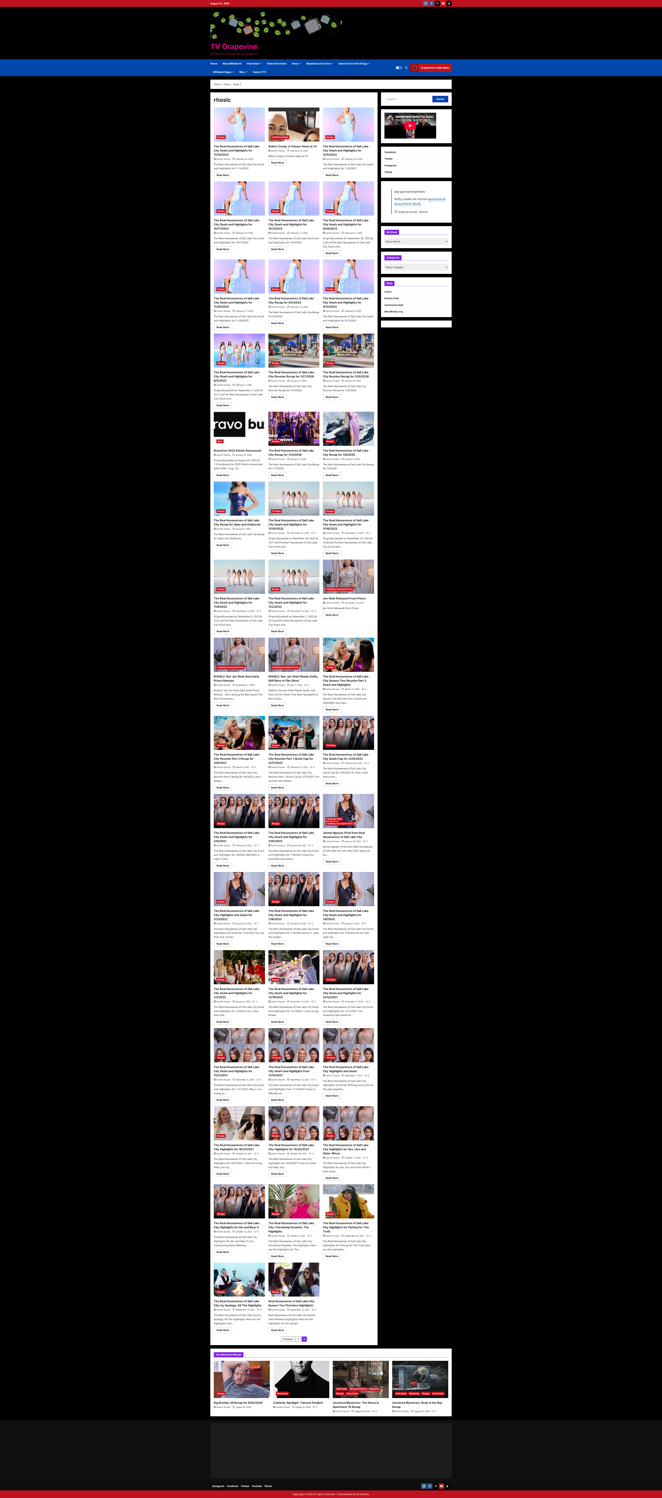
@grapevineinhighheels (409, 192)
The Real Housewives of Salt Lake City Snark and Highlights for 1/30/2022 (291, 837)
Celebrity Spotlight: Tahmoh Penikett (298, 1402)
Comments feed (393, 304)
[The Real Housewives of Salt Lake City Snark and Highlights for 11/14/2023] (239, 125)
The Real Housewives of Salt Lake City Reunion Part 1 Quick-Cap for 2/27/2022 (291, 759)
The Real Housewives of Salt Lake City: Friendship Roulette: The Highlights (291, 1227)
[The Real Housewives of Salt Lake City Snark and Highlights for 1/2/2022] (239, 967)
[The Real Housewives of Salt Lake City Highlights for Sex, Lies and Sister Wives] (348, 1123)
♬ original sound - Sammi (411, 212)
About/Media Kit (232, 63)
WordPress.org (393, 311)
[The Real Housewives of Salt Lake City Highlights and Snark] (348, 1045)
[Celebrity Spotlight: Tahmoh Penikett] (301, 1379)
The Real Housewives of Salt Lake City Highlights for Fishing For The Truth (346, 1227)
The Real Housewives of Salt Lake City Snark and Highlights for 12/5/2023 (346, 150)
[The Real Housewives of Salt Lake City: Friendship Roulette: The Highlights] (294, 1201)
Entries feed (391, 298)
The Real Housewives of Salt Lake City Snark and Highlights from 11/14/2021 (291, 1071)
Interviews (253, 63)
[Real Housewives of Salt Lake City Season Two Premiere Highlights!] (294, 1280)
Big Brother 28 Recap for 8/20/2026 (238, 1402)
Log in (388, 291)
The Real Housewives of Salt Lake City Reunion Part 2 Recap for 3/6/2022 (236, 759)
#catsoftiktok (403, 204)
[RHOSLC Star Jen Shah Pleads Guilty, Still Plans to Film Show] (294, 655)
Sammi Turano (223, 159)
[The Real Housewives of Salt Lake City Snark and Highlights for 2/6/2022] (239, 811)
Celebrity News (334, 818)
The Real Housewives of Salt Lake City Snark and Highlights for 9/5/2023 (236, 376)
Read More (224, 175)
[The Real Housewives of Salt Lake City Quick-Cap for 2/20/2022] (348, 733)
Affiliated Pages (222, 71)
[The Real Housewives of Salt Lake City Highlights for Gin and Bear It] (239, 1201)
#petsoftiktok (437, 199)
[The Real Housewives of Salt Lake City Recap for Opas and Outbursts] (239, 499)
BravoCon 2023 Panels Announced (237, 450)
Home (213, 63)
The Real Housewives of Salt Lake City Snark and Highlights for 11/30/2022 (291, 524)
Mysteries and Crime (318, 63)
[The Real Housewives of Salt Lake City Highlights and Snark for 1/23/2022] (239, 889)
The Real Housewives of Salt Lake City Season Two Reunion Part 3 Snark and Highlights (346, 680)
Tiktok (268, 1486)
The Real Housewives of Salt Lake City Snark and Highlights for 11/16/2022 (346, 524)
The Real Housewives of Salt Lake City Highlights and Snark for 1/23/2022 (236, 915)
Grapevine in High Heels (435, 67)
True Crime (352, 1393)
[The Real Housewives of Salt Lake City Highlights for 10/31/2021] (239, 1123)
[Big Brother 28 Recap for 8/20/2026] (242, 1379)
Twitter (388, 158)
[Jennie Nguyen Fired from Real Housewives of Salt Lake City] (348, 811)
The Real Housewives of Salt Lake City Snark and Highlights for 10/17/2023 (236, 224)
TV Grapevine (234, 46)
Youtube (257, 1486)
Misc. (220, 441)
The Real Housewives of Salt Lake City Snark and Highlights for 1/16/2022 (291, 915)
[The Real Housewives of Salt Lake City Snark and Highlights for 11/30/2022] (294, 499)
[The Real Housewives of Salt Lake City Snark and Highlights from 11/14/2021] (294, 1045)
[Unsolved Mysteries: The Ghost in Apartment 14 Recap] (361, 1379)
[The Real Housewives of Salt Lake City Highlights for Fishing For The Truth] (348, 1201)
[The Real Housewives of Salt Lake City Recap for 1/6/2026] (348, 429)
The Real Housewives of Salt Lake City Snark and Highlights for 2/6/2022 (236, 837)
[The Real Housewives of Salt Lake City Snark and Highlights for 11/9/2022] (239, 577)
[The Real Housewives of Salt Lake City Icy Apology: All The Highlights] (239, 1280)
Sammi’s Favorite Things (352, 63)
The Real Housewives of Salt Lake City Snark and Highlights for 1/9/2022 (346, 915)
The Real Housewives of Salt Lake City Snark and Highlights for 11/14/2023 (236, 150)
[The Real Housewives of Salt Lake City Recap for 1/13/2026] (294, 429)
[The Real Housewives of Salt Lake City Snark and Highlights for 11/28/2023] (239, 277)
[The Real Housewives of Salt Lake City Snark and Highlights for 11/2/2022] (294, 577)
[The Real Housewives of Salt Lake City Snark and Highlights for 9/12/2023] (348, 277)
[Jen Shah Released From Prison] (348, 577)
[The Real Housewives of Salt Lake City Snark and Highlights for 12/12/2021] (348, 967)
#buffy (417, 204)
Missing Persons (358, 1388)
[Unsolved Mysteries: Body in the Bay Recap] (420, 1379)
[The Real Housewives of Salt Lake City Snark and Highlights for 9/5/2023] (239, 351)
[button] (406, 67)
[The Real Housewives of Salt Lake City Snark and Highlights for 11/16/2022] (348, 499)
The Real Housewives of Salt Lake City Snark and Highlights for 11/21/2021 (236, 1071)
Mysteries (374, 1388)
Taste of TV (259, 71)
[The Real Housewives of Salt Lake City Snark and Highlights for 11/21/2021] (239, 1045)
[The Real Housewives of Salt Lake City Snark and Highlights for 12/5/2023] (348, 125)
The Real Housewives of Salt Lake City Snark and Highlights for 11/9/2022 (236, 602)
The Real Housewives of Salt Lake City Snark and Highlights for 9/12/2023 (346, 302)
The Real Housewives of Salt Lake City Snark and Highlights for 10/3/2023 (291, 224)
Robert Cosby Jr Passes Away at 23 (292, 146)
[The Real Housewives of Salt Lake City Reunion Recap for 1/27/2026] (294, 351)
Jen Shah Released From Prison (344, 598)
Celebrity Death (280, 137)
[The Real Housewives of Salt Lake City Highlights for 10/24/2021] (294, 1123)
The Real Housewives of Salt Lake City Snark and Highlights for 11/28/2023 (236, 302)
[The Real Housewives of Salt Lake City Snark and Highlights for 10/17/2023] (239, 198)
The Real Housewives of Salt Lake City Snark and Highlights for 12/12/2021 (346, 993)
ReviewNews (345, 1494)
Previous (288, 1339)
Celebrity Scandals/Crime (340, 589)
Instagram (390, 165)
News (295, 63)
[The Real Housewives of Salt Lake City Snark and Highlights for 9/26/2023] (348, 198)
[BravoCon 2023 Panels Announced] (239, 429)
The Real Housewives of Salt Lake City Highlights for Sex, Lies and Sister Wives (346, 1149)
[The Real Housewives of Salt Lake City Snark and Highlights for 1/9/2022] (348, 889)
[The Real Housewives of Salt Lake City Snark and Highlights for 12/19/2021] (294, 967)
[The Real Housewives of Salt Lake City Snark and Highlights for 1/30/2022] (294, 811)
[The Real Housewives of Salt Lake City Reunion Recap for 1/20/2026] (348, 351)
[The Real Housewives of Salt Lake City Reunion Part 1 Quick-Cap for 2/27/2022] (294, 733)
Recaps (221, 137)
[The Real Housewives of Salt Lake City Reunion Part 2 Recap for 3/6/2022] (239, 733)
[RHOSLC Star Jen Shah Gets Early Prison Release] (239, 655)
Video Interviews (277, 63)
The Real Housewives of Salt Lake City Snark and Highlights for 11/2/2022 (291, 602)
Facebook (390, 152)
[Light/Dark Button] (399, 67)
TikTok (388, 172)
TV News (276, 511)
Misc (242, 71)
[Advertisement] (317, 1451)
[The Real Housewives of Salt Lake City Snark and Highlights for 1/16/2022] (294, 889)
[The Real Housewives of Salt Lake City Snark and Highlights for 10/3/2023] (294, 198)
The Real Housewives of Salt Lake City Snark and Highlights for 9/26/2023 (346, 224)
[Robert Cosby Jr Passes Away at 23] (294, 125)
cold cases (341, 1388)
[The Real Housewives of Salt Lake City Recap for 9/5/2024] (294, 277)
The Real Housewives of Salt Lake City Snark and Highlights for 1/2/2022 (236, 993)
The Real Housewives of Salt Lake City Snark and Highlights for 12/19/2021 (291, 993)
